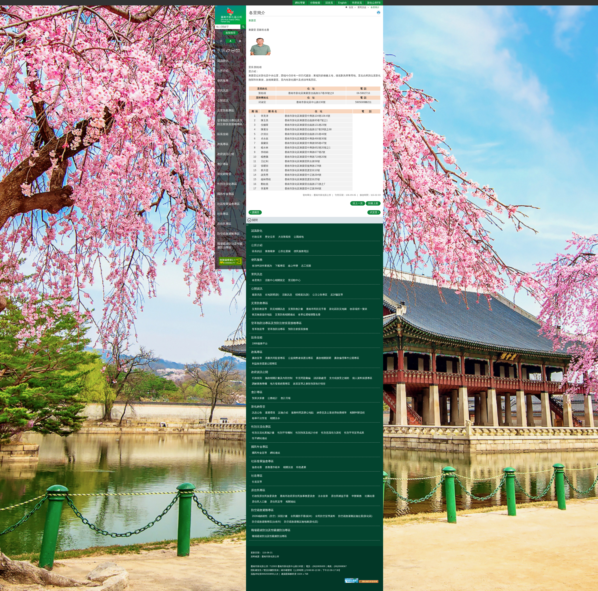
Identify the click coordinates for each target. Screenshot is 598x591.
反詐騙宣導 (336, 294)
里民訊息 (362, 7)
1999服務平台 (260, 343)
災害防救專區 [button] (225, 110)
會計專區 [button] (222, 164)
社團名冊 (370, 496)
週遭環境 (270, 412)
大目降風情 (284, 236)
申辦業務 (357, 496)
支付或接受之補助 (339, 378)
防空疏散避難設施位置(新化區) (355, 516)
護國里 (255, 212)
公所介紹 (256, 245)
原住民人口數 (259, 501)
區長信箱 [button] (222, 134)
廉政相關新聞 (323, 358)
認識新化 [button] (222, 60)
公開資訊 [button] (222, 100)
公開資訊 (256, 288)
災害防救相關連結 (285, 314)
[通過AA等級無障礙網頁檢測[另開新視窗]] (230, 261)
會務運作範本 (272, 467)
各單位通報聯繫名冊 (309, 314)
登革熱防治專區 (276, 329)
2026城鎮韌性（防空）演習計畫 (269, 516)
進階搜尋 (230, 32)
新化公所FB (373, 2)
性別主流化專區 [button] (227, 183)
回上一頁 (358, 203)
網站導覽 (300, 2)
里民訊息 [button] (222, 90)
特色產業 (301, 467)
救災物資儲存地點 (262, 314)
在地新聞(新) (272, 294)
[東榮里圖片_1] (351, 582)
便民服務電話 (301, 251)
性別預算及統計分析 (307, 432)
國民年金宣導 (259, 452)
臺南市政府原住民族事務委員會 (297, 496)
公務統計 (273, 398)
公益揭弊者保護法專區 (300, 358)
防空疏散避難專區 (262, 510)
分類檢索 (315, 2)
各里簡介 (375, 7)
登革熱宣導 (258, 329)
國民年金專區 (259, 446)
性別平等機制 (285, 432)
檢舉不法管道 (259, 418)
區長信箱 (256, 337)
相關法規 (288, 467)
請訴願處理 (320, 378)
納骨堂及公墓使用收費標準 (332, 412)
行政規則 (257, 378)
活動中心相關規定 (275, 280)
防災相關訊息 (277, 309)
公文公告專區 (319, 294)
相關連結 (291, 501)
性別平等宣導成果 (354, 432)
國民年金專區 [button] (225, 193)
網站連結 (275, 452)
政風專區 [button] (222, 144)
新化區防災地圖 (338, 309)
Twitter (228, 50)
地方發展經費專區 (280, 383)
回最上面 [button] (373, 203)
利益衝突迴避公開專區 (264, 363)
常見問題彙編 (303, 378)
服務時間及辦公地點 (302, 412)
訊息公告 (257, 412)
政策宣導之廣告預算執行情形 (309, 383)
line (232, 50)
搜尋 (217, 26)
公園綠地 (299, 236)
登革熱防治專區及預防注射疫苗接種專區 (276, 323)
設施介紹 (283, 412)
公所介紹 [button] (222, 70)
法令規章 (323, 496)
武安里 (373, 212)
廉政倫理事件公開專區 (346, 358)
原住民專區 (258, 490)
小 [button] (221, 41)
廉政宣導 (257, 358)
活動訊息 (287, 294)
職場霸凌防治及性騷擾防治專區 (270, 530)
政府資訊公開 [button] (225, 154)
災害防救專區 (259, 303)
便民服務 (256, 259)
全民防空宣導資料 (325, 516)
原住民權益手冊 (340, 496)
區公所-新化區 (230, 14)
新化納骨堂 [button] (224, 174)
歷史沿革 (270, 236)
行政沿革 (257, 236)
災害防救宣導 (259, 309)
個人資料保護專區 (362, 378)
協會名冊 (257, 467)
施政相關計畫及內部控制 (278, 378)
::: (216, 55)
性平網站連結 (259, 438)
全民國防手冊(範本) (301, 516)
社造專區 (256, 475)
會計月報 (286, 398)
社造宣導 (257, 481)
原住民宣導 (276, 501)
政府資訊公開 (259, 372)
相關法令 (275, 418)
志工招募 (306, 265)
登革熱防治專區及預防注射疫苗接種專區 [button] (229, 122)
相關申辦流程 (357, 412)
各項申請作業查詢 (262, 265)
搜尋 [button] (243, 26)
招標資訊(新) (302, 294)
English (342, 2)
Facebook (218, 50)
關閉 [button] (255, 220)
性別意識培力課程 (331, 432)
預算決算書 (258, 398)
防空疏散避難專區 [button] (228, 233)
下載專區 (280, 265)
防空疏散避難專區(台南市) (266, 521)
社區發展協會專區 (262, 461)
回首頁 (329, 2)
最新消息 (257, 294)
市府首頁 (357, 2)
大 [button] (240, 41)
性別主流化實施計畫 (263, 432)
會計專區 (256, 392)
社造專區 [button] (222, 213)
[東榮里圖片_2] (368, 582)
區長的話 (257, 251)
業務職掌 (270, 251)
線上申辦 (293, 265)
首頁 (351, 7)
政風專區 (256, 352)
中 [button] (230, 41)
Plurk (223, 50)
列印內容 (379, 12)
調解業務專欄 (259, 383)
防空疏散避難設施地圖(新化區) (301, 521)
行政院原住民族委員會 (264, 496)
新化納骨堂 (258, 406)
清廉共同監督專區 (275, 358)
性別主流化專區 (261, 426)
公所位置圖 (284, 251)
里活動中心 (294, 280)
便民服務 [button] (222, 80)
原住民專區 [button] (224, 223)
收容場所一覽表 (358, 309)
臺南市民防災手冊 (316, 309)
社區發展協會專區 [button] (228, 203)
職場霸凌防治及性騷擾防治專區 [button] (229, 245)
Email (237, 50)
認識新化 (256, 230)
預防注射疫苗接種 (298, 329)
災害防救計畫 (295, 309)
